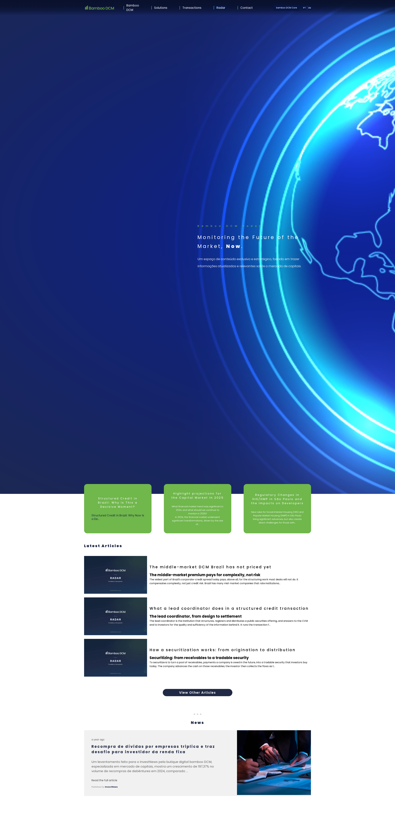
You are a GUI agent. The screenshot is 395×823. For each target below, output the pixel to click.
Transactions (191, 8)
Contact (246, 8)
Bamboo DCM (132, 7)
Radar (220, 8)
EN (309, 7)
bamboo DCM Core (286, 7)
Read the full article (104, 780)
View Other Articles (197, 692)
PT (304, 7)
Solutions (160, 8)
